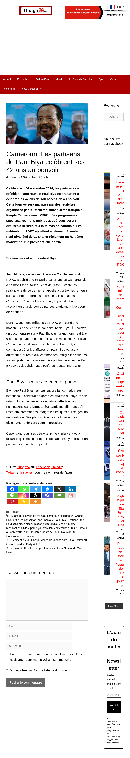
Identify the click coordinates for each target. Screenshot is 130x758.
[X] (59, 489)
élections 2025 (75, 519)
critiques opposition (24, 519)
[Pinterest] (12, 501)
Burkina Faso (42, 79)
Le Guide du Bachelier (80, 79)
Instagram (27, 472)
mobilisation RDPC (17, 528)
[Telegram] (35, 489)
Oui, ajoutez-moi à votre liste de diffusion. (38, 670)
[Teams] (47, 495)
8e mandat (39, 515)
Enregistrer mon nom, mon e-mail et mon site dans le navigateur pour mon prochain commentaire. (47, 656)
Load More (113, 606)
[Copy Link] (23, 501)
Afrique (15, 511)
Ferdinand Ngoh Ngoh (19, 523)
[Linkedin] (70, 489)
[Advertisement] (65, 51)
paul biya (35, 528)
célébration (66, 515)
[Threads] (35, 495)
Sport (101, 79)
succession (27, 536)
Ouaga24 (23, 467)
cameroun (53, 515)
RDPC (74, 528)
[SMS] (12, 495)
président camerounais (55, 528)
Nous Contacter (30, 88)
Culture (114, 79)
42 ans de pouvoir (21, 515)
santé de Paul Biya (53, 531)
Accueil (7, 79)
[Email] (59, 495)
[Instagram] (23, 495)
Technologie (9, 88)
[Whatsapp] (23, 489)
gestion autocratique (46, 523)
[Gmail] (70, 495)
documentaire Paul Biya (52, 519)
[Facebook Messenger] (47, 489)
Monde (59, 79)
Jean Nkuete (66, 523)
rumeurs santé (32, 531)
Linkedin (56, 467)
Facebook (43, 467)
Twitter (11, 472)
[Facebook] (12, 489)
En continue (23, 79)
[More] (35, 501)
